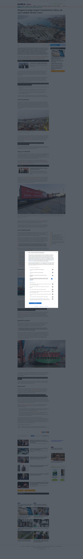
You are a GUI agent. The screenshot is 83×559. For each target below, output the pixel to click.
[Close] (56, 253)
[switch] (52, 269)
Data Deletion (36, 306)
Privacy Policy (46, 306)
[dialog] (41, 279)
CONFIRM (35, 303)
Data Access (41, 306)
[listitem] (41, 267)
